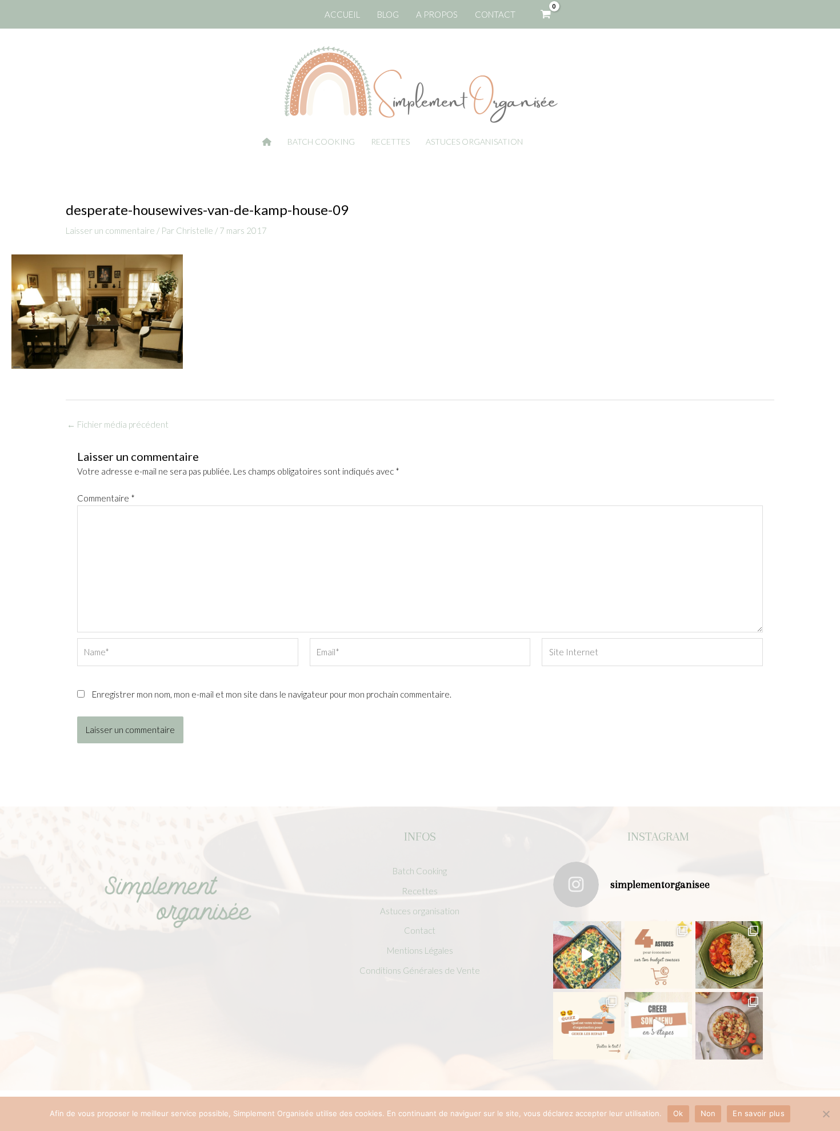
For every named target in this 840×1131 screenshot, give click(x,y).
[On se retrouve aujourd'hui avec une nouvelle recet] (729, 955)
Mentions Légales (420, 950)
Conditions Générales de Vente (419, 970)
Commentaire (106, 498)
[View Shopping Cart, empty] (545, 14)
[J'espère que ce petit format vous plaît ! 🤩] (587, 1026)
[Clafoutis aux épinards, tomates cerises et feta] (587, 955)
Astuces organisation (419, 911)
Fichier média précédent (118, 424)
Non (708, 1113)
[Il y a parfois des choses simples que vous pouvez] (658, 955)
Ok (678, 1113)
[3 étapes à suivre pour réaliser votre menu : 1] (658, 1026)
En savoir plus (759, 1113)
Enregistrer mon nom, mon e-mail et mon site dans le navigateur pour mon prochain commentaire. (271, 694)
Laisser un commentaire (110, 230)
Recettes (420, 891)
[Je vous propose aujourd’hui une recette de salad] (729, 1026)
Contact (419, 930)
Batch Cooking (420, 871)
